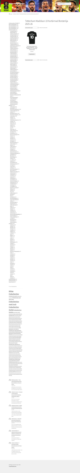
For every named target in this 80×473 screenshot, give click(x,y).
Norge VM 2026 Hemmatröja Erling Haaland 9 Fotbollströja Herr (17, 407)
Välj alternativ (31, 54)
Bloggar (35, 9)
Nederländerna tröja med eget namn (16, 372)
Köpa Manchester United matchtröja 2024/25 (15, 333)
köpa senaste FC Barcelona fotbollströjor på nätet (15, 351)
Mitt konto (23, 9)
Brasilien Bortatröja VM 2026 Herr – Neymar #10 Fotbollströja (16, 420)
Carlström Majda (15, 430)
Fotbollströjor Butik (13, 296)
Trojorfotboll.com (12, 466)
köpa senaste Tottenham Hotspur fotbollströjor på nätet (15, 367)
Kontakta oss (41, 9)
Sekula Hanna (14, 418)
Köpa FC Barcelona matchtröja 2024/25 (14, 323)
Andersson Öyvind (15, 405)
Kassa (18, 9)
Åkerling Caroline (15, 379)
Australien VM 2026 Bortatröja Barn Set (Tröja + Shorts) (17, 446)
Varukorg (30, 9)
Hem (10, 9)
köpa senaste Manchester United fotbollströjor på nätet (14, 361)
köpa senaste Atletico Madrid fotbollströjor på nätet (15, 346)
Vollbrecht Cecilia (15, 392)
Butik (14, 9)
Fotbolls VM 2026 (49, 9)
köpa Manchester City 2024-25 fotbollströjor (15, 329)
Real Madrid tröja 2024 (12, 374)
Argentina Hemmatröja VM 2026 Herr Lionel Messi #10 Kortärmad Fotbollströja (16, 434)
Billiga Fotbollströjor (17, 3)
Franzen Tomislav (15, 442)
